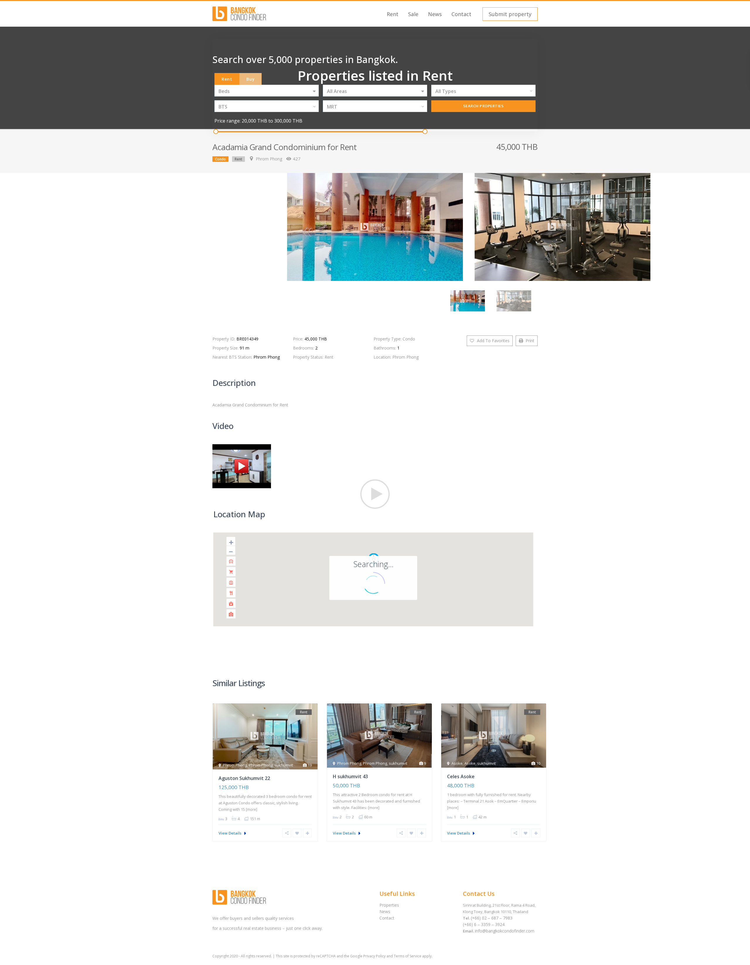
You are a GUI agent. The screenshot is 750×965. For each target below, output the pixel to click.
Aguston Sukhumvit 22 (244, 778)
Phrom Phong (269, 159)
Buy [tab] (250, 79)
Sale (413, 14)
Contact (461, 14)
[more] (251, 809)
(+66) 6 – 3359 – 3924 (483, 924)
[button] (509, 14)
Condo (220, 159)
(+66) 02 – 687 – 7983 (491, 918)
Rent (392, 14)
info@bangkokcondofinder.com (504, 931)
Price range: (227, 121)
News (435, 14)
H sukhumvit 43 (350, 776)
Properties (389, 905)
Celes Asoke (461, 776)
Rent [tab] (226, 79)
